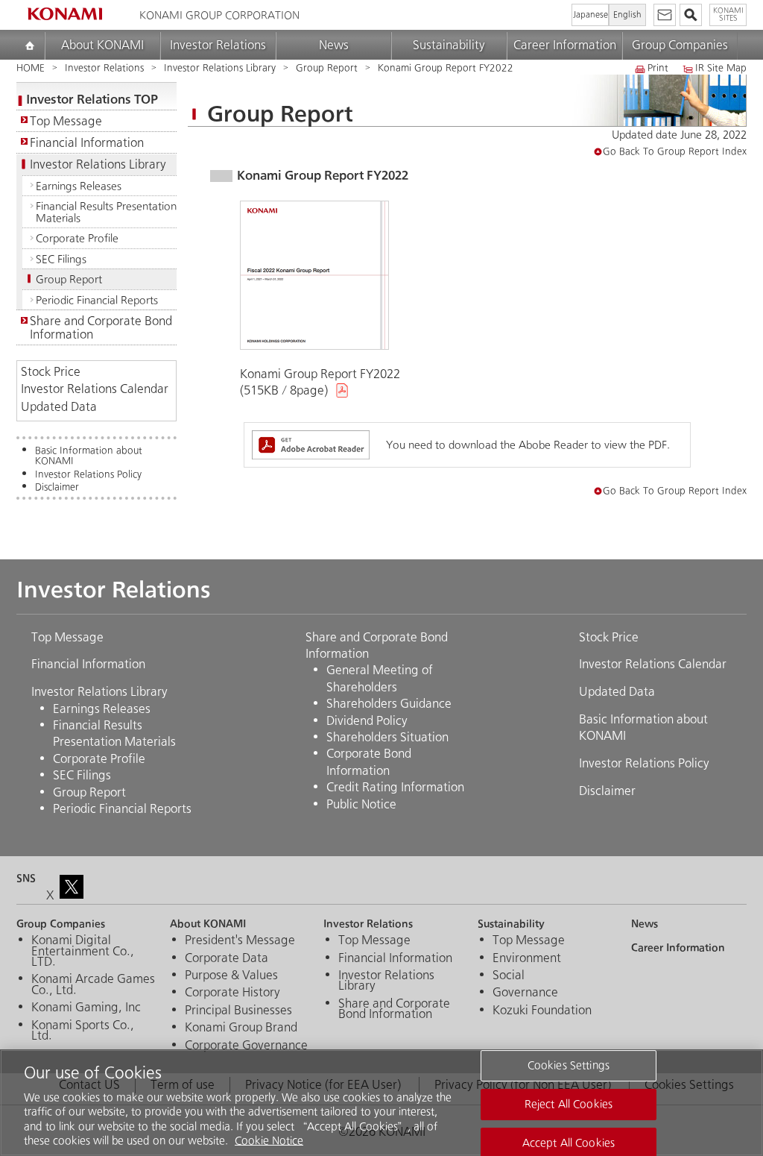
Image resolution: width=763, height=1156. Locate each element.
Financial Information (87, 143)
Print (658, 69)
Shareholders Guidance (389, 703)
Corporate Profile (77, 238)
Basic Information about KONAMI (88, 456)
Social (509, 975)
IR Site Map (721, 69)
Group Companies (680, 45)
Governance (525, 992)
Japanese (590, 14)
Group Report (327, 68)
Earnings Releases (78, 186)
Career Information (564, 45)
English (627, 14)
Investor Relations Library (220, 68)
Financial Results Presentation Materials (106, 212)
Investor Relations (218, 45)
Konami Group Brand (241, 1028)
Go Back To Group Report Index (675, 151)
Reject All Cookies (568, 1104)
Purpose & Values (231, 975)
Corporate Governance (246, 1045)
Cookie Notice (269, 1141)
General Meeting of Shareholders (379, 678)
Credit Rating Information (395, 787)
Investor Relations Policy (88, 475)
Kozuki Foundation (542, 1010)
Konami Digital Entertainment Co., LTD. (82, 951)
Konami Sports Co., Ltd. (82, 1031)
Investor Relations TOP (92, 98)
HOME (30, 68)
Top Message (66, 121)
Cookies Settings (569, 1066)
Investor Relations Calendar (94, 390)
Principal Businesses (238, 1010)
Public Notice (361, 804)
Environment (527, 958)
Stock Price (50, 372)
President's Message (240, 940)
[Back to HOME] (64, 14)
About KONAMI (102, 45)
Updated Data (59, 407)
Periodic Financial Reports (97, 300)
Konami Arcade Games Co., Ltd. (93, 985)
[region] (381, 1102)
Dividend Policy (367, 721)
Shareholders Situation (387, 737)
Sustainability (449, 45)
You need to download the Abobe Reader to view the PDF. (528, 445)
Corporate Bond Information (368, 762)
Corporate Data (226, 958)
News (334, 45)
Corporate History (232, 992)
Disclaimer (57, 488)
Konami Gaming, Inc (86, 1007)
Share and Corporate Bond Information (101, 327)
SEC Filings (61, 259)
